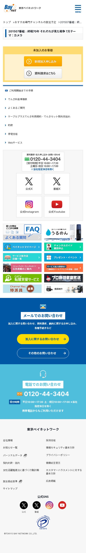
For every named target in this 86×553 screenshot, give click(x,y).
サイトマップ (10, 488)
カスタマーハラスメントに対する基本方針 (64, 472)
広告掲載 (51, 480)
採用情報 (51, 440)
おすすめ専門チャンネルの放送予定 (35, 22)
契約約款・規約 (11, 462)
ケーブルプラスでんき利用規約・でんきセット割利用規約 (39, 116)
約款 (10, 125)
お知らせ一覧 (10, 447)
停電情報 (13, 133)
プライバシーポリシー (58, 455)
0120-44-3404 (46, 393)
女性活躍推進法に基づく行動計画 (21, 470)
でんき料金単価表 (17, 99)
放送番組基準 (10, 481)
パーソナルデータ (12, 455)
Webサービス (15, 142)
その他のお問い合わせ (42, 353)
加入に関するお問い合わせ (42, 339)
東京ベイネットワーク (22, 8)
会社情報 (8, 440)
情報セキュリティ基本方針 (60, 447)
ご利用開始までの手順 (21, 90)
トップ (7, 22)
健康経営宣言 (53, 462)
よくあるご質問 (16, 107)
